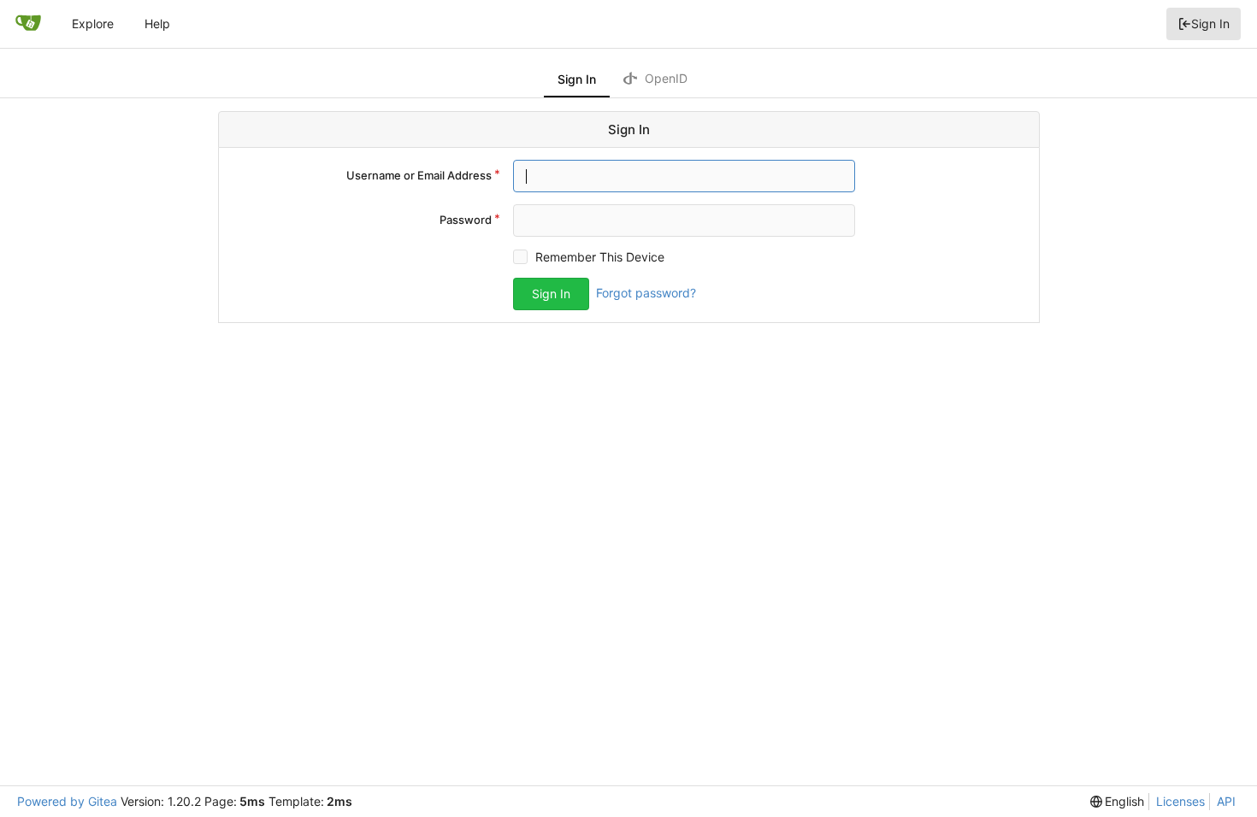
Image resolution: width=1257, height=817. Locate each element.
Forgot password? (646, 292)
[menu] (1117, 802)
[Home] (28, 23)
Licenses (1180, 801)
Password (466, 219)
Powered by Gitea (67, 801)
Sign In (1210, 23)
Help (157, 23)
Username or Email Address (419, 175)
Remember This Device (599, 257)
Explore (93, 23)
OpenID (664, 78)
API (1226, 801)
